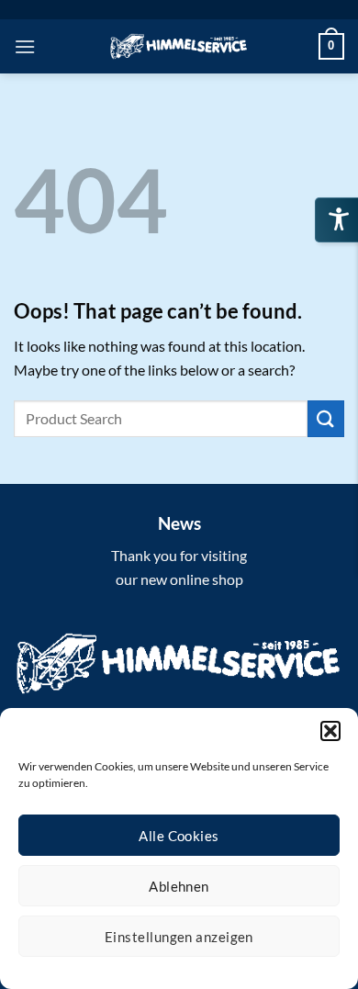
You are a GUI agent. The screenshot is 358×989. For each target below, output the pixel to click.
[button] (330, 731)
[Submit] (326, 418)
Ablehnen (179, 886)
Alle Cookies (178, 835)
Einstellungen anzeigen (179, 936)
